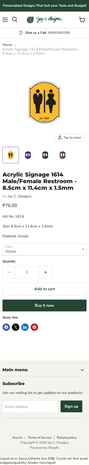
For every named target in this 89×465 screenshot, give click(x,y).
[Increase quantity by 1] (45, 272)
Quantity (9, 261)
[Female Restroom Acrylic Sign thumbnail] (28, 155)
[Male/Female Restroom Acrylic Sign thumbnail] (11, 155)
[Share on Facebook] (6, 327)
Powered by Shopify (44, 448)
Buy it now (44, 305)
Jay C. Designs (19, 196)
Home (7, 45)
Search (17, 437)
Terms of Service (39, 437)
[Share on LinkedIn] (25, 327)
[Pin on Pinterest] (34, 327)
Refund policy (67, 437)
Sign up (71, 406)
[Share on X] (15, 327)
